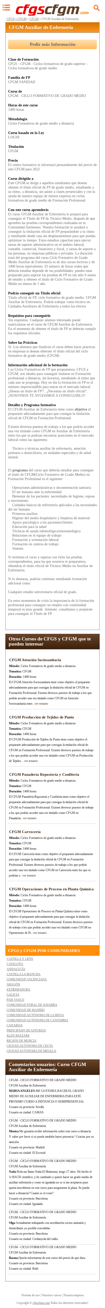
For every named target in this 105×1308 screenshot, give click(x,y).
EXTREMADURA (18, 989)
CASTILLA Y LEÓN (20, 959)
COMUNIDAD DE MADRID (26, 1010)
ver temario (41, 703)
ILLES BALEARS (18, 1035)
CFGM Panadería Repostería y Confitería (44, 774)
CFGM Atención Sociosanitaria (35, 660)
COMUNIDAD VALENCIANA (27, 979)
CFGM (34, 19)
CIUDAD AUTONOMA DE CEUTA (30, 1046)
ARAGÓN (13, 984)
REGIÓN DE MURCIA (21, 1041)
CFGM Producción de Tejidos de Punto (41, 717)
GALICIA (13, 994)
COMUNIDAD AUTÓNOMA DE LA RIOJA (35, 1015)
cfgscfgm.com (41, 1303)
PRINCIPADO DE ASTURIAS (26, 1030)
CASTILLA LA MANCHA (24, 974)
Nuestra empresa (73, 1295)
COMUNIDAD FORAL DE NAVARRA (32, 1005)
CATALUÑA (15, 964)
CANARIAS (15, 1025)
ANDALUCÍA (16, 969)
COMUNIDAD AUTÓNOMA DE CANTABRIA (37, 1020)
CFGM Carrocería (25, 832)
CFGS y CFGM (17, 19)
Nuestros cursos (51, 1295)
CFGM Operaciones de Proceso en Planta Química (51, 889)
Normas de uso (30, 1295)
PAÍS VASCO (15, 1000)
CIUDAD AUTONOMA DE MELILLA (31, 1051)
